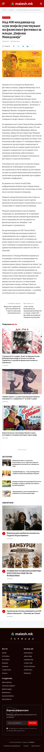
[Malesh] (22, 3)
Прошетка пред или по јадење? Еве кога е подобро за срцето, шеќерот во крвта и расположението (26, 483)
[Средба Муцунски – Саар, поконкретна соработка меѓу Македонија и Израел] (6, 474)
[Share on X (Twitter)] (18, 46)
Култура (6, 17)
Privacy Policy (13, 730)
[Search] (41, 3)
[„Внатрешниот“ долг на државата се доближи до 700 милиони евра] (6, 493)
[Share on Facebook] (14, 46)
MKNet (32, 742)
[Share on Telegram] (23, 46)
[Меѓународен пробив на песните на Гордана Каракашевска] (22, 517)
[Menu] (3, 3)
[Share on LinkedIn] (27, 46)
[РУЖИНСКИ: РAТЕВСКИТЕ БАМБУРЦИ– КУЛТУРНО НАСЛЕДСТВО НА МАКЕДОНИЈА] (22, 555)
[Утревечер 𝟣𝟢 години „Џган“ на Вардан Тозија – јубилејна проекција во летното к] (22, 341)
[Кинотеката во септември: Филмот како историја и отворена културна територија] (22, 417)
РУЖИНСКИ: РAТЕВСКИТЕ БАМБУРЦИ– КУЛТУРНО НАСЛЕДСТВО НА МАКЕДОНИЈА (24, 573)
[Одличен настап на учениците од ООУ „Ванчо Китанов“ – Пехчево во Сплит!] (22, 595)
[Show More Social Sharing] (32, 46)
